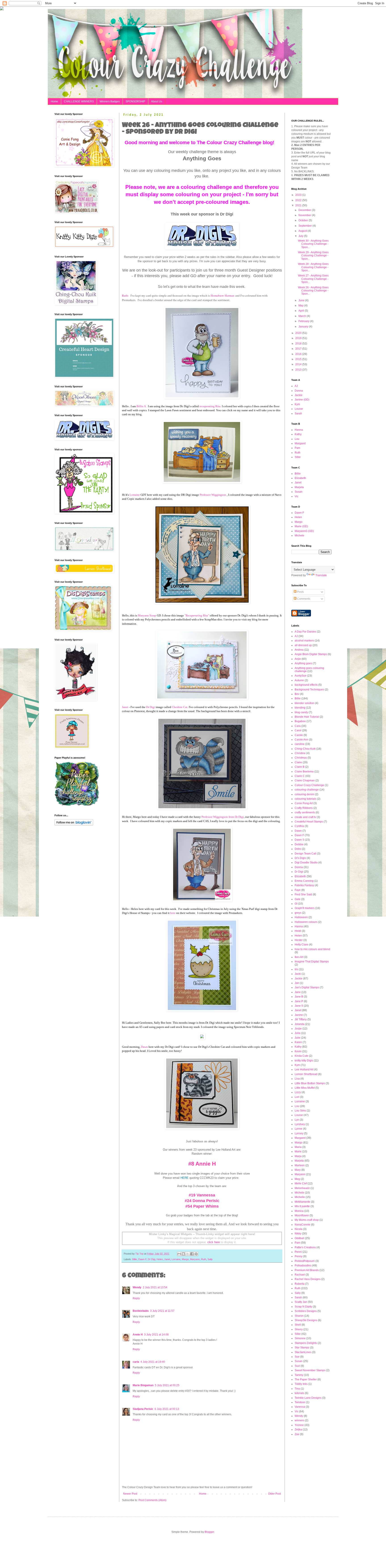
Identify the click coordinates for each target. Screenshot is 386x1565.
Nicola (298, 1229)
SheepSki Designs (306, 1320)
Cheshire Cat (179, 707)
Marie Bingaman (143, 1385)
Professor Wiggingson (213, 494)
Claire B (299, 766)
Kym (297, 404)
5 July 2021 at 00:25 (167, 1385)
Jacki (298, 973)
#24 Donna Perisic (202, 1200)
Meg (297, 1179)
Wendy (137, 1287)
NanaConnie (302, 1224)
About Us (156, 101)
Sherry (299, 1329)
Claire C (300, 776)
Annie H (138, 1334)
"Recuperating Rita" (197, 615)
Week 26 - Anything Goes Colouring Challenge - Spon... (313, 290)
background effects (306, 684)
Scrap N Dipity (303, 1306)
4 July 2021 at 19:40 (153, 1361)
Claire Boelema (304, 771)
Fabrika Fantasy (304, 885)
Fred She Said (303, 894)
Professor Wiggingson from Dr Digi (222, 816)
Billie (134, 1259)
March (302, 316)
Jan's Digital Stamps (307, 987)
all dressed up (303, 645)
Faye (298, 890)
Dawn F (142, 1259)
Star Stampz (302, 1347)
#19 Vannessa (202, 1195)
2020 (298, 333)
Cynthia (299, 826)
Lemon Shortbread (306, 1074)
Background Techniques (309, 689)
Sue (297, 1356)
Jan (297, 983)
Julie (297, 1037)
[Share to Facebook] (192, 1254)
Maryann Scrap (147, 615)
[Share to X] (187, 1254)
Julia (297, 1033)
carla (136, 1361)
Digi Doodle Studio (306, 862)
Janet (125, 707)
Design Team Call (305, 853)
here (172, 913)
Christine (300, 753)
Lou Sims (300, 1110)
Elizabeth (300, 478)
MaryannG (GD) (304, 531)
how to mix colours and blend (312, 949)
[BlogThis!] (183, 1254)
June (301, 300)
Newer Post (130, 1493)
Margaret (300, 443)
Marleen (300, 1165)
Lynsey (299, 1133)
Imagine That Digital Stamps (312, 961)
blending (300, 707)
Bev (297, 694)
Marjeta (299, 487)
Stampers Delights (306, 1343)
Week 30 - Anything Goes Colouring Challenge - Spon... (313, 244)
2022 (298, 200)
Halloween (301, 917)
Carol (298, 730)
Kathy (298, 434)
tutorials (299, 1393)
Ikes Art (299, 957)
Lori (297, 1097)
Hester (299, 940)
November (305, 215)
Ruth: (125, 295)
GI (296, 903)
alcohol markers (304, 640)
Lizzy (298, 1092)
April (301, 310)
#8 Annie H (202, 1164)
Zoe (297, 1434)
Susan (298, 491)
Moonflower (302, 1215)
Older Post (274, 1493)
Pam (297, 447)
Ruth (203, 1259)
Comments (303, 598)
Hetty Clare (301, 944)
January (303, 326)
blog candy (301, 712)
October (303, 220)
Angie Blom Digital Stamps (311, 654)
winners (299, 1420)
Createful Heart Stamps (309, 821)
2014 (298, 364)
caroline (299, 744)
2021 (298, 205)
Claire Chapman (305, 780)
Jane (298, 992)
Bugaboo (300, 721)
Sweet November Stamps (310, 1370)
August (303, 230)
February (304, 321)
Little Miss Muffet (305, 1087)
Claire (298, 762)
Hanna (299, 429)
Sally (210, 1259)
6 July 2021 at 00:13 (167, 1409)
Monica (299, 1211)
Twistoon (300, 1402)
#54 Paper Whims (202, 1206)
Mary (298, 1169)
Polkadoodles (303, 1265)
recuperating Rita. (210, 406)
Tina (297, 1388)
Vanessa (300, 1406)
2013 (298, 369)
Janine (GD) (302, 399)
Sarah (298, 413)
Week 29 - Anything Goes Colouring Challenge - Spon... (313, 255)
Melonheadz (302, 1188)
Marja (298, 1156)
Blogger (209, 1531)
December (305, 210)
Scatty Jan (301, 1301)
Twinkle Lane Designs (308, 1397)
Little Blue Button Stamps (310, 1083)
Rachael (300, 1274)
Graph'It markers (305, 908)
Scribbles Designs (306, 1311)
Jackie (298, 395)
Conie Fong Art (304, 803)
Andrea (299, 649)
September (305, 225)
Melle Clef (301, 1183)
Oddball (299, 1238)
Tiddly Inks (301, 1384)
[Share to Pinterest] (196, 1254)
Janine (299, 1015)
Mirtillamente (302, 1201)
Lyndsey (300, 1124)
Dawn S (299, 839)
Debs (298, 848)
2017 (298, 348)
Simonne (300, 1338)
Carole (299, 735)
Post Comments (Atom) (152, 1500)
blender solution (304, 703)
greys (298, 912)
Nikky (298, 1233)
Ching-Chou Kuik (305, 748)
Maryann (195, 1259)
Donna (299, 390)
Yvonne (299, 1425)
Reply (136, 1298)
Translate (321, 575)
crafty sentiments (305, 812)
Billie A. (141, 406)
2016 (298, 354)
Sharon (299, 1315)
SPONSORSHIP (135, 101)
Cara (298, 726)
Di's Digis (300, 858)
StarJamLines (303, 1352)
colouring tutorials (305, 798)
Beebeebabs (141, 1310)
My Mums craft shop (307, 1219)
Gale (297, 899)
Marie (298, 1151)
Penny (298, 1256)
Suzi (297, 1365)
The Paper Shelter (306, 1379)
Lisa (297, 1078)
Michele (299, 535)
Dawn (144, 1046)
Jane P (299, 1001)
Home (54, 101)
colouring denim (304, 794)
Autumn (299, 680)
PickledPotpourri (305, 1261)
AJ (296, 386)
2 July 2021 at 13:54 (155, 1287)
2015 (298, 359)
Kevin (298, 1051)
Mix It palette (302, 1206)
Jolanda (299, 1024)
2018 (298, 343)
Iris (296, 969)
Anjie (298, 658)
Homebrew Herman (222, 295)
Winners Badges (110, 101)
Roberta (299, 1283)
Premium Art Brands (307, 1270)
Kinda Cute (301, 1055)
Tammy (299, 1375)
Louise (299, 408)
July (301, 236)
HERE (184, 1177)
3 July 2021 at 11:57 (162, 1310)
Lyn (297, 1119)
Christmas (301, 757)
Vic (296, 496)
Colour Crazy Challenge (309, 785)
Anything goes (303, 663)
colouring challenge (307, 789)
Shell (298, 1324)
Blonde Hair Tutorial (307, 716)
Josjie (298, 1028)
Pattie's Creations (305, 1247)
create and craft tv (305, 817)
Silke (298, 457)
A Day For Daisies (305, 631)
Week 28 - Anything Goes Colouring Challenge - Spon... (313, 267)
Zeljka (298, 1429)
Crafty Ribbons (304, 808)
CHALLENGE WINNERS (79, 101)
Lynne (298, 1128)
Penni (298, 1251)
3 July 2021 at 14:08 (156, 1334)
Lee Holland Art (304, 1069)
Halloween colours (306, 922)
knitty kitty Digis (304, 1060)
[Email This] (179, 1254)
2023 (298, 194)
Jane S (299, 1005)
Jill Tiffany (301, 1019)
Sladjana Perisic (143, 1409)
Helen (160, 1259)
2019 (298, 338)
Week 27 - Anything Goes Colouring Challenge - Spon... (313, 279)
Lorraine (135, 494)
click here (213, 1242)
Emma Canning (304, 880)
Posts (300, 591)
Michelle (300, 1197)
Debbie (299, 844)
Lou (297, 439)
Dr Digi (151, 707)
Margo (185, 1259)
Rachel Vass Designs (308, 1279)
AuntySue (300, 675)
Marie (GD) (301, 526)
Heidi (298, 930)
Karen (298, 1042)
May (301, 305)
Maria (298, 1147)
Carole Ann (301, 739)
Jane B (299, 996)
